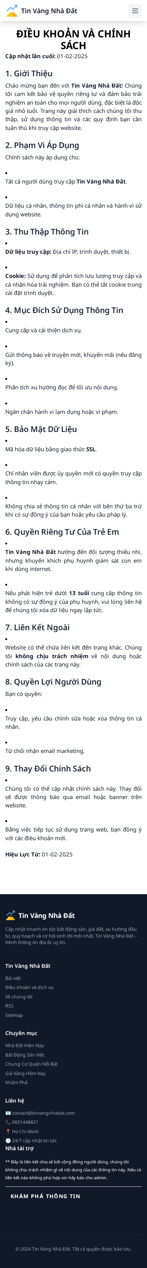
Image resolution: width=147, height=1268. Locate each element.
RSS (9, 1006)
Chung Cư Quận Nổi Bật (31, 1064)
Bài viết (13, 978)
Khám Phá (16, 1082)
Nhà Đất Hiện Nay (24, 1045)
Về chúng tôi (18, 996)
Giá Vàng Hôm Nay (25, 1073)
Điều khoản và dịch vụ (29, 987)
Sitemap (14, 1015)
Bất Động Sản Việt (24, 1055)
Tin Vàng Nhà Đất (49, 10)
